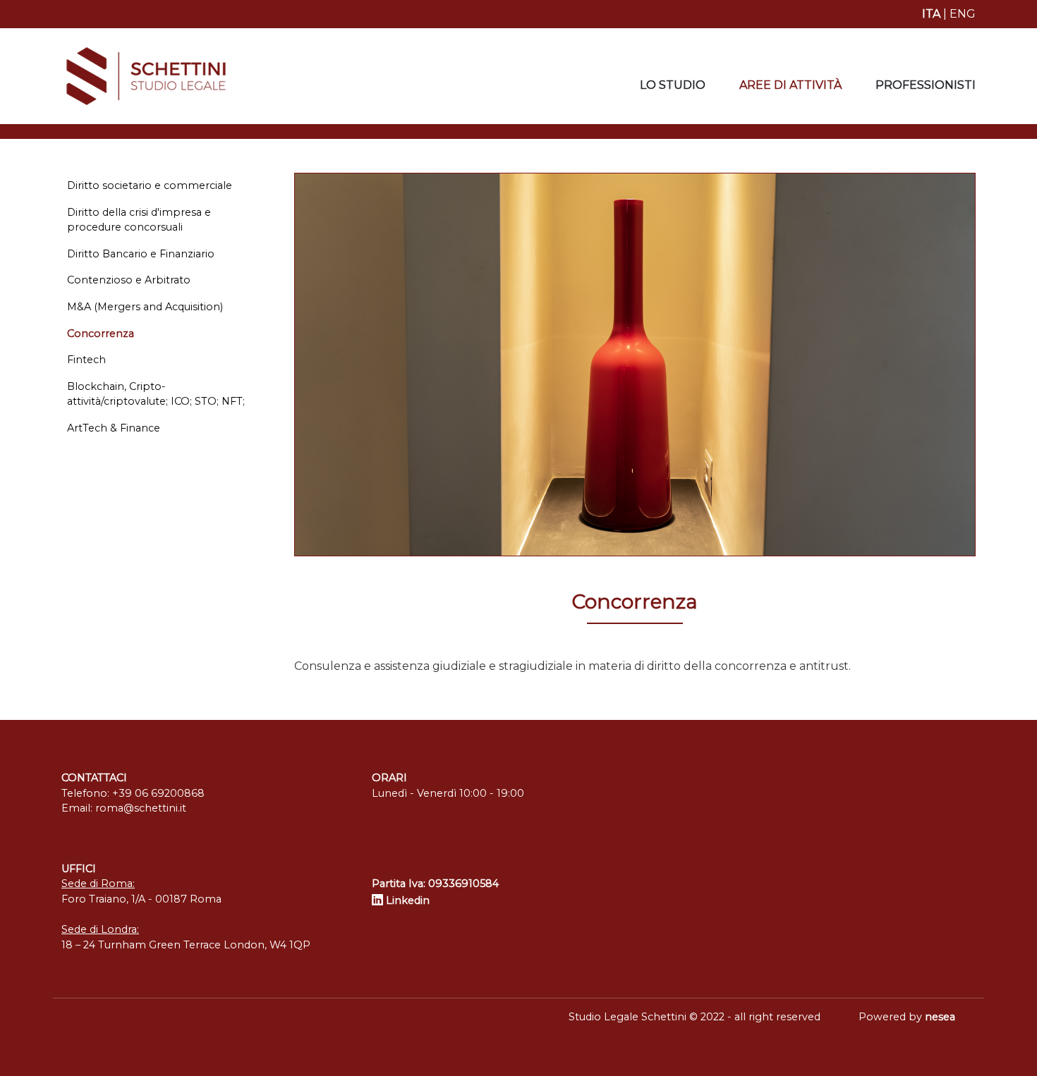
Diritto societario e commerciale (149, 185)
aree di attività (790, 85)
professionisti (925, 85)
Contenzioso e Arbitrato (128, 280)
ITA (931, 13)
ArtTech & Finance (113, 428)
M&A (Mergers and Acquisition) (145, 306)
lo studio (672, 85)
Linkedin (406, 900)
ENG (963, 13)
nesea (940, 1016)
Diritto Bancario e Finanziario (140, 253)
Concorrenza (100, 333)
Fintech (86, 359)
